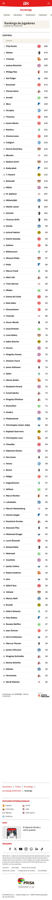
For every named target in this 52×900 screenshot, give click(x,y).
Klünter (9, 669)
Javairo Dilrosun (13, 650)
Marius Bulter (12, 380)
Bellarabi (10, 181)
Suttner (9, 245)
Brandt (9, 605)
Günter (9, 52)
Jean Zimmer (12, 630)
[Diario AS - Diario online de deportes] (26, 3)
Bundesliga (26, 9)
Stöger (9, 476)
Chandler (10, 444)
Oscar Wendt (12, 322)
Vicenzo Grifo (12, 219)
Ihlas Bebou (11, 617)
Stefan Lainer (12, 206)
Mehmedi (10, 553)
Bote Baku (11, 303)
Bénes (9, 470)
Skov (8, 104)
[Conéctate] (48, 3)
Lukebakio (11, 502)
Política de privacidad (29, 868)
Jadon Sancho (12, 341)
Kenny (9, 463)
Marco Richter (13, 495)
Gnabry (9, 412)
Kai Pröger (11, 78)
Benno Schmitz (13, 662)
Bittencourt (11, 251)
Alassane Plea (12, 528)
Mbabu (9, 290)
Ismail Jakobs (12, 393)
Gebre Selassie (13, 611)
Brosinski (10, 84)
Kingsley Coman (14, 354)
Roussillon (11, 406)
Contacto (5, 868)
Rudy (8, 264)
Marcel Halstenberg (15, 508)
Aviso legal (15, 868)
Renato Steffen (13, 624)
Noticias (7, 15)
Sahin (8, 373)
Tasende (10, 316)
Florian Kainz (12, 91)
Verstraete (11, 675)
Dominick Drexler (14, 521)
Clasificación (30, 15)
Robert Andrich (13, 573)
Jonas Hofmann (13, 367)
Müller (9, 187)
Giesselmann (12, 309)
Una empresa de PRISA (26, 881)
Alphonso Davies (14, 451)
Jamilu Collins (12, 566)
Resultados (18, 15)
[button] (26, 887)
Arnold (9, 97)
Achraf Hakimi (13, 232)
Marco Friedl (12, 271)
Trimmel (10, 59)
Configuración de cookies (26, 871)
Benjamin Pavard (14, 386)
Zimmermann (12, 136)
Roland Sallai (12, 547)
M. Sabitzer (11, 194)
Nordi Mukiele (13, 682)
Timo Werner (12, 284)
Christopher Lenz (14, 438)
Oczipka (10, 110)
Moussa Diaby (12, 258)
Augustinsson (12, 483)
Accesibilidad (42, 871)
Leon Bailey (11, 335)
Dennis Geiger (13, 515)
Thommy (10, 117)
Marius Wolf (12, 598)
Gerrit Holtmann (14, 637)
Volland (9, 592)
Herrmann (11, 457)
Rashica (10, 129)
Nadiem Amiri (12, 162)
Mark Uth (10, 277)
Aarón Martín (12, 123)
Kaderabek (11, 168)
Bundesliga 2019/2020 (11, 791)
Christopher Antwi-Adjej (18, 425)
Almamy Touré (13, 361)
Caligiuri (10, 142)
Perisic (9, 348)
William (9, 489)
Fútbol (18, 787)
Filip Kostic (11, 46)
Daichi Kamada (13, 239)
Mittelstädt (11, 200)
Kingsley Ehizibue (14, 399)
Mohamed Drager (14, 534)
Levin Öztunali (13, 540)
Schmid (9, 213)
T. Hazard (10, 174)
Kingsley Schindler (15, 656)
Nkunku (10, 155)
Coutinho (10, 560)
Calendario (43, 15)
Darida (9, 226)
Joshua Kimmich (14, 65)
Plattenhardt (12, 418)
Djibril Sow (11, 585)
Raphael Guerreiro (15, 431)
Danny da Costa (13, 296)
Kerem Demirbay (14, 149)
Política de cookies (8, 871)
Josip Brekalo (12, 329)
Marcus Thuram (13, 643)
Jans (8, 579)
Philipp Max (11, 72)
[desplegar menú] (3, 3)
